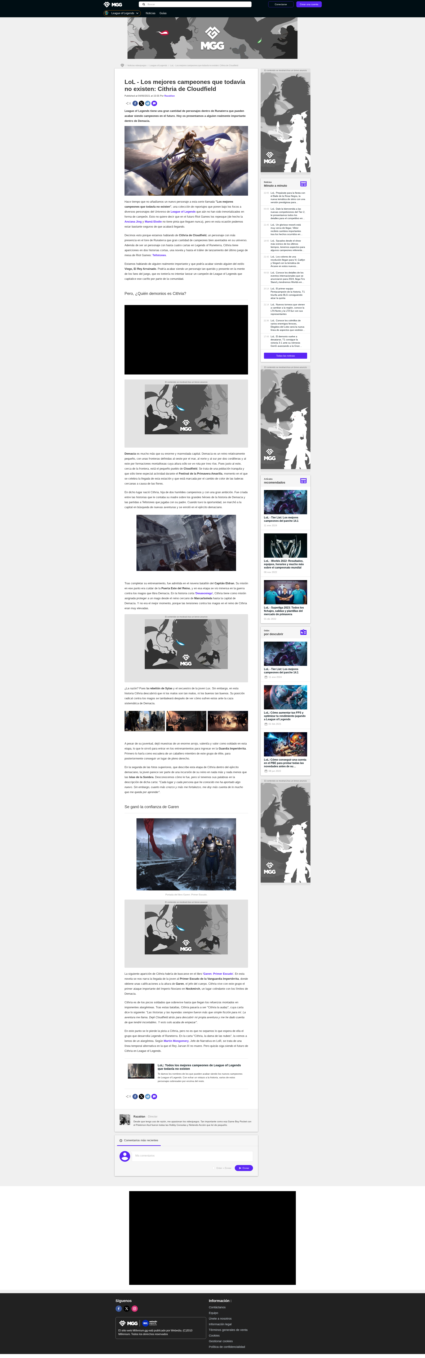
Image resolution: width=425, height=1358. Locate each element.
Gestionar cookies (221, 1341)
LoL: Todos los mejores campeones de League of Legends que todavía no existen (199, 1067)
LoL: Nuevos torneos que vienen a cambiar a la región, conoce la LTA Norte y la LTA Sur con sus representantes (288, 309)
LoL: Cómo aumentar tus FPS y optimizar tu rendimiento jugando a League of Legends (285, 716)
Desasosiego (204, 593)
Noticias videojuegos (137, 65)
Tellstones (159, 255)
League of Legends (158, 65)
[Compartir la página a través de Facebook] (135, 103)
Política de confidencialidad (227, 1347)
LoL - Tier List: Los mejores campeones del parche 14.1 (281, 519)
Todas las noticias (285, 355)
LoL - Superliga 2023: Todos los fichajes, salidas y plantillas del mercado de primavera (284, 611)
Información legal (220, 1324)
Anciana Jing (133, 221)
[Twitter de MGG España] (127, 1308)
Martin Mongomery (176, 1041)
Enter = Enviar (223, 1168)
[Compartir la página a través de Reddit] (147, 103)
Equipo (213, 1313)
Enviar (245, 1168)
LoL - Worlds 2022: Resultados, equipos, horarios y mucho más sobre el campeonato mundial (284, 564)
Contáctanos (217, 1307)
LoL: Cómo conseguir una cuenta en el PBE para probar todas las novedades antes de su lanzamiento (285, 763)
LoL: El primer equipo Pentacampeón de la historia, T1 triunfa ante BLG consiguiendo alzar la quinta (288, 293)
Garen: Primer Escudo (218, 973)
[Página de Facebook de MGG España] (119, 1308)
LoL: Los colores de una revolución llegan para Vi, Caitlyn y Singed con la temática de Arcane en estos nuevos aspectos (288, 261)
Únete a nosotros (220, 1318)
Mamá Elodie (153, 221)
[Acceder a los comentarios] (154, 103)
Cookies (214, 1335)
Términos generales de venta (228, 1330)
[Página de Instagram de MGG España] (134, 1308)
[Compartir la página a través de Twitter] (141, 103)
